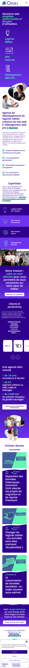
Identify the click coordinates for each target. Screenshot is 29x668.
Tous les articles (14, 450)
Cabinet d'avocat (14, 322)
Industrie (14, 324)
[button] (26, 641)
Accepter (14, 652)
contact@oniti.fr (14, 636)
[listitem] (14, 209)
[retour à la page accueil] (10, 3)
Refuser (14, 656)
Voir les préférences (14, 660)
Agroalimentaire (14, 331)
